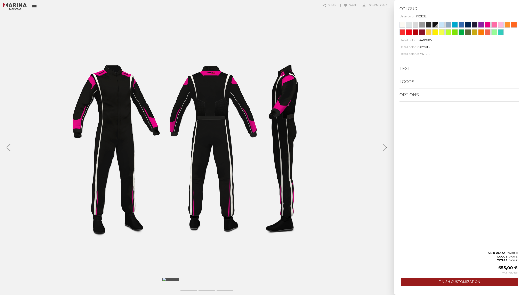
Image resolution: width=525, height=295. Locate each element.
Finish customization (459, 282)
